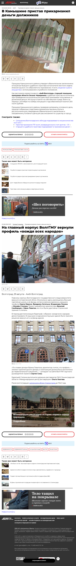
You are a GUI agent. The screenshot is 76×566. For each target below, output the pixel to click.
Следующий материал (39, 560)
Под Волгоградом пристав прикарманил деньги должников (29, 176)
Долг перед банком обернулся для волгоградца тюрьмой (28, 182)
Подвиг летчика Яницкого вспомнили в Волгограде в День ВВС (30, 476)
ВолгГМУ (5, 284)
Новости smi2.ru (8, 218)
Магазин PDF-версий (21, 520)
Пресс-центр (60, 518)
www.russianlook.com (12, 74)
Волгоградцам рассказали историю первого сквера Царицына (41, 415)
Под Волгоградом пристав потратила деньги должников (28, 170)
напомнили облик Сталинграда (42, 383)
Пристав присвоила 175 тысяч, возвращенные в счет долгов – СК (42, 125)
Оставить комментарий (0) (59, 134)
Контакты (18, 518)
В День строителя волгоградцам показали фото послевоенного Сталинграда (34, 482)
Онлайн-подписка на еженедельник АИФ (42, 520)
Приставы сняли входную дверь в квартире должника (27, 189)
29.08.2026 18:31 (6, 224)
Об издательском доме (47, 518)
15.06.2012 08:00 (6, 8)
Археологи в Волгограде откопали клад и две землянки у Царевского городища (35, 470)
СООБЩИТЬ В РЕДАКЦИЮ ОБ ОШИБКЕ (25, 523)
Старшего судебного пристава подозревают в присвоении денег (43, 127)
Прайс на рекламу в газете (30, 518)
